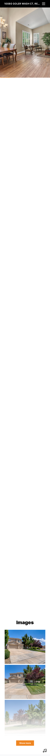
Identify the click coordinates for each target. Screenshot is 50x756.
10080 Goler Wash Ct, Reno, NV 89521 (22, 3)
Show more (25, 743)
